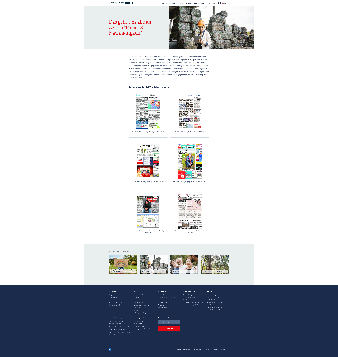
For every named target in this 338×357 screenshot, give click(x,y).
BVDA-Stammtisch (213, 297)
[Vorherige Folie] (108, 264)
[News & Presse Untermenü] (205, 3)
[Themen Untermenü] (177, 3)
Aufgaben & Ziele (114, 295)
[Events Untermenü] (214, 3)
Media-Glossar (162, 308)
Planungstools (162, 303)
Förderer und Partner (115, 303)
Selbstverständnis (114, 305)
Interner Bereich (138, 321)
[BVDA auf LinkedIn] (110, 349)
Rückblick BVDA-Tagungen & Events (216, 304)
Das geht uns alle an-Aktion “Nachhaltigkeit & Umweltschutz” (122, 270)
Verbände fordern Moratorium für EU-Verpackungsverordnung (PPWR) (119, 328)
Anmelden (169, 328)
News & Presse (199, 3)
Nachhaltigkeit (138, 303)
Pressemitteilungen (189, 297)
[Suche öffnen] (218, 3)
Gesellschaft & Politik (140, 295)
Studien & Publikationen (165, 295)
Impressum (186, 350)
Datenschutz (197, 350)
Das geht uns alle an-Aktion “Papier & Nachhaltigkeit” (151, 270)
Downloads (186, 300)
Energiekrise (137, 297)
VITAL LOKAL (211, 300)
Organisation (113, 297)
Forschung (161, 300)
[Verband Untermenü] (168, 3)
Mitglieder (112, 300)
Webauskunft (137, 324)
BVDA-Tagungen (212, 295)
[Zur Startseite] (121, 3)
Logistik (135, 310)
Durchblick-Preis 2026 (214, 310)
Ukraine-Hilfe (176, 271)
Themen (173, 3)
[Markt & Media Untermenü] (191, 3)
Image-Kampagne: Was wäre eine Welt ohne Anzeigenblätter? (193, 304)
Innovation (136, 308)
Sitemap (206, 350)
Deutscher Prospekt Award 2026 (217, 307)
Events (211, 3)
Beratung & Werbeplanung (166, 297)
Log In (225, 3)
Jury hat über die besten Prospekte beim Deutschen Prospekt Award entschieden (118, 322)
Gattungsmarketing (139, 313)
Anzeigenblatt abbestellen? (220, 350)
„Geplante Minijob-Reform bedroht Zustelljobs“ (120, 334)
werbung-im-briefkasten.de (142, 329)
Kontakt (178, 350)
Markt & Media (185, 3)
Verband (164, 3)
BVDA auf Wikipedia (139, 326)
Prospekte (161, 305)
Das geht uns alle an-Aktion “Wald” (212, 271)
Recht (135, 300)
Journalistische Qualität (141, 305)
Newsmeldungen (188, 295)
